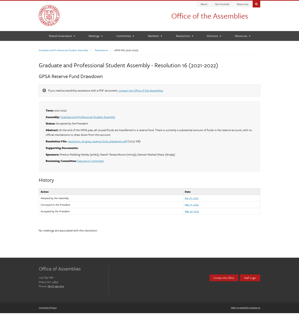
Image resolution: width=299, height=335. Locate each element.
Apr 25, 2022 (191, 198)
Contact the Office (224, 278)
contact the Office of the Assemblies (141, 90)
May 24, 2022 (192, 211)
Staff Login (250, 278)
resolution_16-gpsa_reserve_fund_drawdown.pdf (97, 141)
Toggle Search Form (256, 3)
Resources (242, 4)
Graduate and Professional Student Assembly (63, 50)
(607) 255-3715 (56, 286)
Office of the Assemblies (209, 15)
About (204, 4)
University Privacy (48, 308)
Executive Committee (90, 161)
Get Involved (222, 4)
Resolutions (101, 50)
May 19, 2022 (192, 205)
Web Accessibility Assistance (245, 308)
